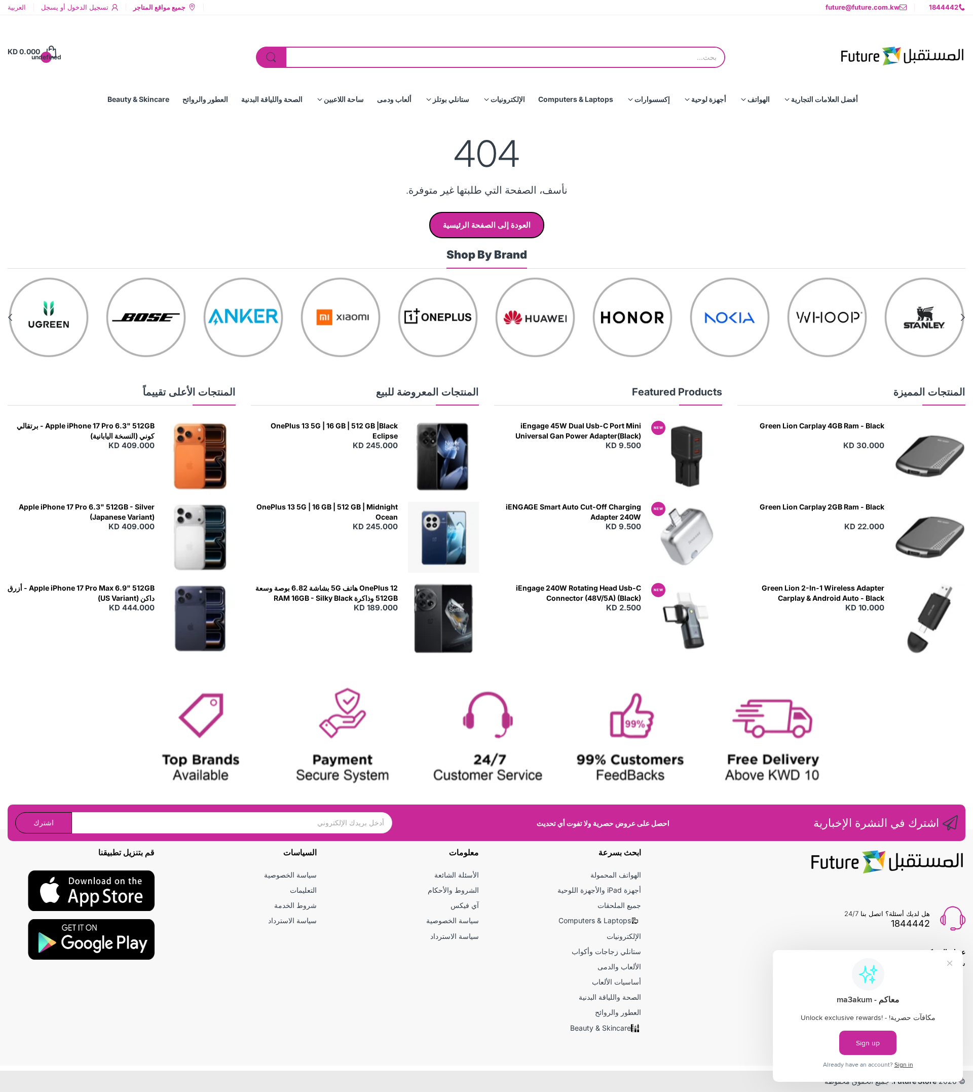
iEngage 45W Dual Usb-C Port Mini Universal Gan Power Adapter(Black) (578, 430)
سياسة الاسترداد (454, 936)
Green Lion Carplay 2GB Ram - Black (822, 506)
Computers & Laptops (594, 920)
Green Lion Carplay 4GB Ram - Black (822, 425)
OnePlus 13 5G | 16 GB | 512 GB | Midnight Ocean (327, 511)
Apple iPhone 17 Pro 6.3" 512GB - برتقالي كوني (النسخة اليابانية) (86, 430)
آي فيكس (465, 905)
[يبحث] (271, 57)
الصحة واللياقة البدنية (610, 997)
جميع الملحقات (619, 905)
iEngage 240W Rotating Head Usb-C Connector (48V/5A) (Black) (578, 593)
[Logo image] (924, 317)
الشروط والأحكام (453, 890)
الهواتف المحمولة (615, 874)
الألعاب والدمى (619, 966)
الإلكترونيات (624, 936)
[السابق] (10, 317)
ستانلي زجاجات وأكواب (606, 951)
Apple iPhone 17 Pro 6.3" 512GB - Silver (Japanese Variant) (87, 511)
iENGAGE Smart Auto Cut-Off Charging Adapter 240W (573, 511)
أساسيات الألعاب (616, 981)
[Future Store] (902, 51)
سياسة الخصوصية (452, 920)
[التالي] (963, 317)
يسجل (49, 7)
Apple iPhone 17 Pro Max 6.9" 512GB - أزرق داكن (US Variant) (81, 593)
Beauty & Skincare (600, 1028)
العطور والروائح (618, 1012)
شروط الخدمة (295, 905)
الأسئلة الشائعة (456, 874)
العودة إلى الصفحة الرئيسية (487, 225)
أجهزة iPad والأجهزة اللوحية (599, 890)
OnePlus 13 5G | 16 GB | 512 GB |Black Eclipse (334, 430)
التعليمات (303, 890)
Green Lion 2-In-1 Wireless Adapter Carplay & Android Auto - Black (823, 593)
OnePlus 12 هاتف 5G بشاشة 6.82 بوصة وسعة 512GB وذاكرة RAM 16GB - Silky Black (326, 593)
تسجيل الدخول (86, 7)
